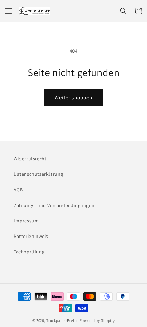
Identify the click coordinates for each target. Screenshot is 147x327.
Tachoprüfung (29, 252)
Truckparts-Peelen (62, 320)
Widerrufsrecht (30, 159)
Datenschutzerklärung (38, 174)
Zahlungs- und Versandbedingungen (54, 205)
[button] (8, 11)
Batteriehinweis (31, 236)
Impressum (26, 221)
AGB (18, 189)
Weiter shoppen (73, 97)
